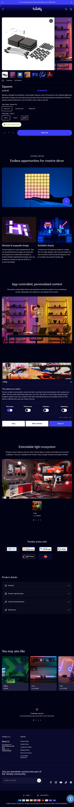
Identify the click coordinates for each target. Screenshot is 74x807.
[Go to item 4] (35, 75)
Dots (35, 513)
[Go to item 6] (50, 75)
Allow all (60, 423)
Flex (61, 686)
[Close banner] (71, 382)
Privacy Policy (24, 741)
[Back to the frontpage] (3, 81)
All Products (18, 80)
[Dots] (19, 463)
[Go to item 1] (12, 75)
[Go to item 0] (5, 75)
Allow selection (37, 423)
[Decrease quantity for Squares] (4, 133)
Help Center (51, 2)
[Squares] (58, 471)
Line (33, 686)
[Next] (71, 2)
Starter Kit (7, 108)
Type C (6, 117)
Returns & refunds (26, 753)
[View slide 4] (40, 520)
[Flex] (39, 469)
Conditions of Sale (25, 747)
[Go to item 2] (20, 75)
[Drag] (37, 320)
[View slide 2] (36, 520)
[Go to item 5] (42, 75)
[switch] (28, 410)
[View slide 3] (38, 520)
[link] (19, 230)
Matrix (5, 686)
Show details (63, 417)
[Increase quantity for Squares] (13, 133)
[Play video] (37, 187)
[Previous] (3, 2)
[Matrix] (15, 669)
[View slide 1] (33, 520)
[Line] (67, 483)
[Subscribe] (39, 780)
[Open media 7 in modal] (51, 21)
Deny (13, 423)
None (24, 117)
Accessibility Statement (24, 756)
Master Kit (32, 108)
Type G (15, 117)
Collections (9, 80)
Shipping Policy (25, 750)
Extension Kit (19, 108)
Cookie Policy (24, 744)
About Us (5, 741)
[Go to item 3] (27, 75)
